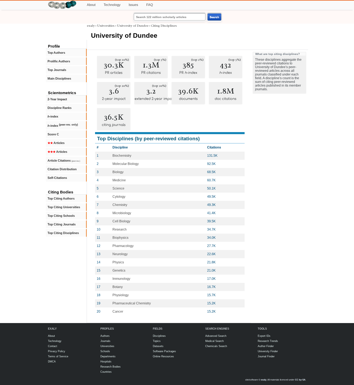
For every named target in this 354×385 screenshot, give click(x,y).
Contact (52, 346)
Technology (112, 5)
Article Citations (64, 160)
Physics (118, 262)
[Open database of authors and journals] (62, 2)
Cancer (117, 311)
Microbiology (121, 213)
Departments (108, 356)
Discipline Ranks (59, 108)
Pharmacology (123, 246)
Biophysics (120, 237)
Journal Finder (266, 356)
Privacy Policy (56, 351)
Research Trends (268, 341)
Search (214, 17)
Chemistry (119, 205)
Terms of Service (58, 356)
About (91, 5)
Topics (157, 341)
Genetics (118, 270)
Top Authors (56, 52)
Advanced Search (215, 335)
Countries (106, 371)
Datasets (158, 346)
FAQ (149, 5)
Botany (117, 287)
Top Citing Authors (61, 198)
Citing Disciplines (164, 26)
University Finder (268, 351)
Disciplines (159, 335)
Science (118, 188)
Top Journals (57, 70)
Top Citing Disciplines (63, 233)
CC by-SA (300, 379)
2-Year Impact (57, 99)
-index (53, 116)
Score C (53, 134)
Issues (133, 5)
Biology (118, 172)
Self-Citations (57, 177)
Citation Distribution (62, 169)
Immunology (121, 278)
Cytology (118, 196)
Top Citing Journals (62, 224)
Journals (105, 341)
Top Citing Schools (61, 215)
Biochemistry (121, 155)
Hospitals (105, 361)
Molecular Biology (125, 164)
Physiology (120, 295)
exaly (91, 26)
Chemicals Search (216, 346)
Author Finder (266, 346)
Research (119, 229)
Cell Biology (121, 221)
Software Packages (164, 351)
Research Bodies (110, 366)
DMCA (52, 361)
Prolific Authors (59, 61)
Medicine (119, 180)
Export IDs (264, 335)
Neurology (120, 254)
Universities (106, 26)
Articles (56, 143)
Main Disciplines (59, 78)
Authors (105, 335)
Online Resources (163, 356)
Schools (105, 351)
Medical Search (214, 341)
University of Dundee (133, 26)
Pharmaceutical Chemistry (131, 303)
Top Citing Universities (64, 207)
